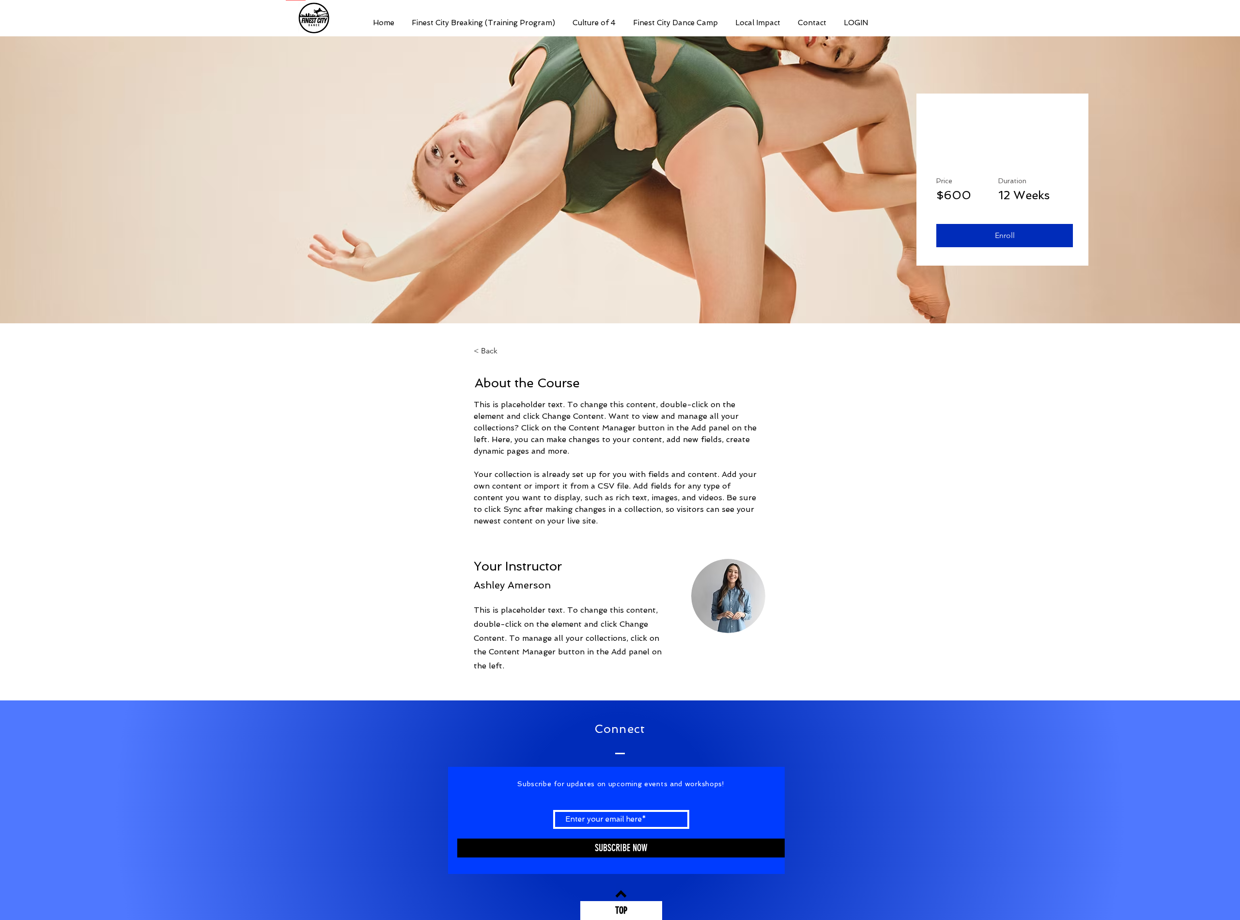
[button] (1004, 235)
